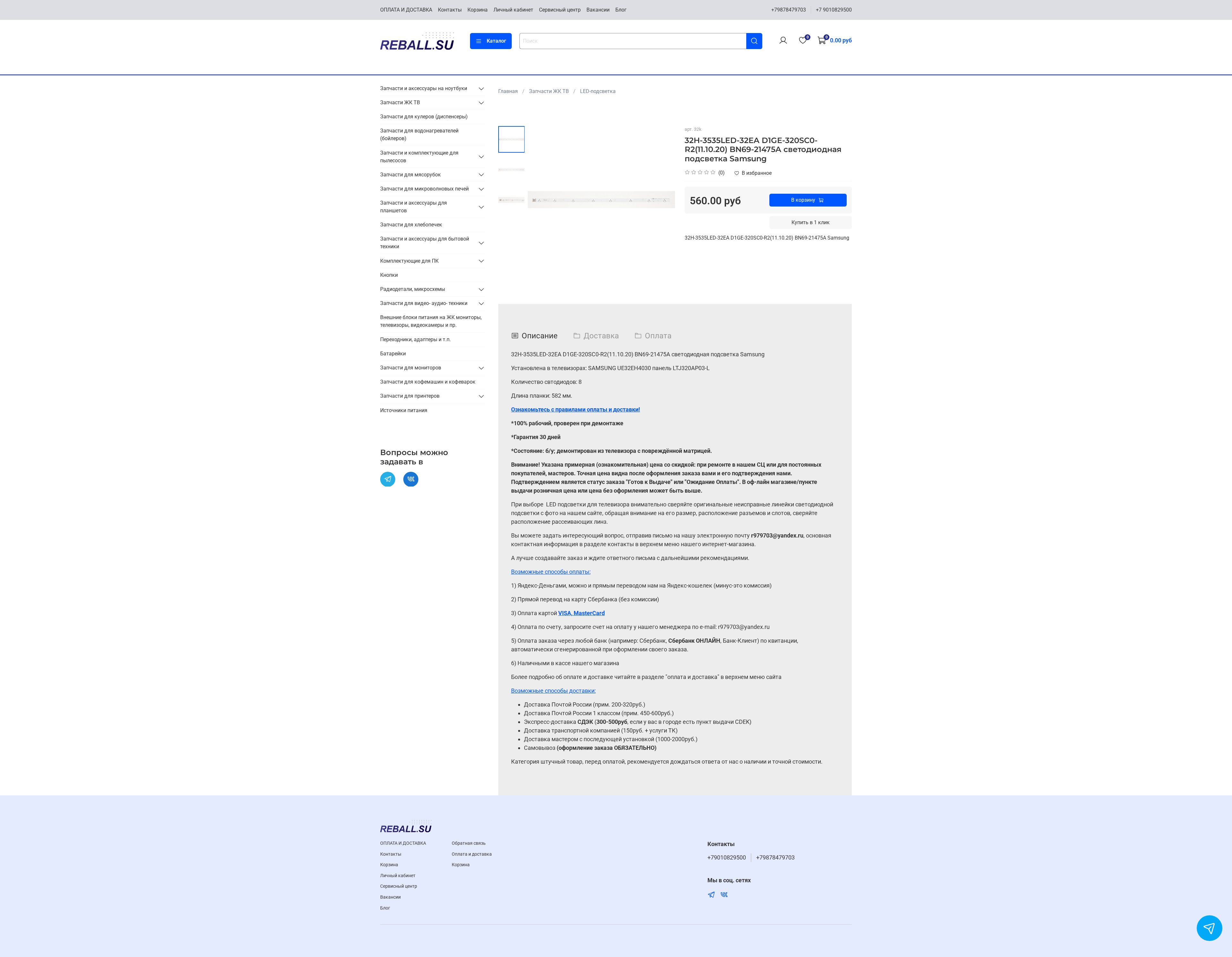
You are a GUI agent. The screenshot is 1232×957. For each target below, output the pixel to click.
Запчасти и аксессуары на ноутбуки (423, 88)
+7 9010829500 (834, 10)
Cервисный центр (560, 10)
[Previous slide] (540, 199)
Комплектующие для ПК (409, 261)
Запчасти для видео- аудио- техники (423, 303)
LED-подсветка (598, 91)
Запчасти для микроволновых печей (424, 189)
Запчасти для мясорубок (410, 174)
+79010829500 (726, 857)
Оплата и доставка (472, 854)
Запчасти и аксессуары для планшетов (413, 207)
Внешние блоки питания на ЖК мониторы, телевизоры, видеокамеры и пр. (431, 321)
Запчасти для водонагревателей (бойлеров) (419, 134)
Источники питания (403, 410)
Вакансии (598, 10)
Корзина (477, 10)
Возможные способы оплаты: (551, 571)
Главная (508, 91)
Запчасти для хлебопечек (411, 225)
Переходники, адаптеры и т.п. (415, 339)
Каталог (496, 41)
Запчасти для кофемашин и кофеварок (427, 382)
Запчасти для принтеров (410, 396)
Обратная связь (469, 843)
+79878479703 (788, 10)
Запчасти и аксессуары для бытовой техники (424, 243)
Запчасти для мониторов (410, 368)
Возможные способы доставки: (553, 690)
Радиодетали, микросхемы (412, 289)
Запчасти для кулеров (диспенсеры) (424, 117)
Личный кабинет (513, 10)
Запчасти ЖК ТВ (549, 91)
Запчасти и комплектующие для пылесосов (419, 156)
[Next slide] (662, 199)
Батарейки (393, 354)
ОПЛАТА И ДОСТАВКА (406, 10)
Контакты (450, 10)
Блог (621, 10)
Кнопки (389, 275)
